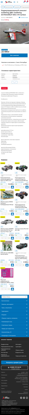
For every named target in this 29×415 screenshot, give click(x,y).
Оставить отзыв (24, 17)
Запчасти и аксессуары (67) (21, 175)
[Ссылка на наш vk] (24, 398)
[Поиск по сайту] (17, 2)
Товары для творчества (8, 328)
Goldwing (15, 75)
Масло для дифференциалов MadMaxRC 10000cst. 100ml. (7, 281)
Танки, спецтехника (7, 307)
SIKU (27, 233)
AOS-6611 (3, 233)
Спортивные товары (7, 325)
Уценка (3, 388)
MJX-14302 (3, 182)
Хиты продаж (4, 380)
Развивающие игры (7, 321)
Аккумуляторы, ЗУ (6, 332)
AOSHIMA (12, 233)
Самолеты (15, 77)
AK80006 (3, 260)
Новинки (4, 160)
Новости (3, 372)
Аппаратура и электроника (9, 335)
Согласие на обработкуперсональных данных (6, 392)
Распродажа (4, 383)
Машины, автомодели (7, 304)
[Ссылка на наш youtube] (27, 397)
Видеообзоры (4, 385)
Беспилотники (5, 300)
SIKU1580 (17, 233)
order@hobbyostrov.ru (22, 375)
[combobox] (14, 296)
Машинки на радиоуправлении (5, 355)
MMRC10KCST (4, 284)
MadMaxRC (11, 284)
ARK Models (11, 260)
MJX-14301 (17, 260)
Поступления (4, 375)
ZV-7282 (2, 209)
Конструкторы (4, 352)
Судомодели (5, 311)
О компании (25, 384)
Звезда (12, 209)
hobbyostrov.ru (14, 408)
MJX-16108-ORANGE (19, 209)
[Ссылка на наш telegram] (21, 398)
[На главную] (8, 2)
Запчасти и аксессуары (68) (6, 175)
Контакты (26, 386)
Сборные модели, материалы (9, 318)
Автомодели (18, 344)
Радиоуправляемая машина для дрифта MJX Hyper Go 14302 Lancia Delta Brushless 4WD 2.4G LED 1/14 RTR (7, 180)
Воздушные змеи (20, 352)
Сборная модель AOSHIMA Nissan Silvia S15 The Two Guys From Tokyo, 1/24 (7, 230)
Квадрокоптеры (5, 344)
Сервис (26, 389)
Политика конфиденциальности (23, 393)
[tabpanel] (14, 33)
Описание (4, 88)
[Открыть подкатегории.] (25, 300)
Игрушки (4, 314)
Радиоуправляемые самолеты (5, 349)
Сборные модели (20, 350)
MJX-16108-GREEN (19, 182)
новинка (3, 163)
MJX (13, 182)
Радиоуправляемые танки (7, 346)
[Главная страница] (2, 7)
